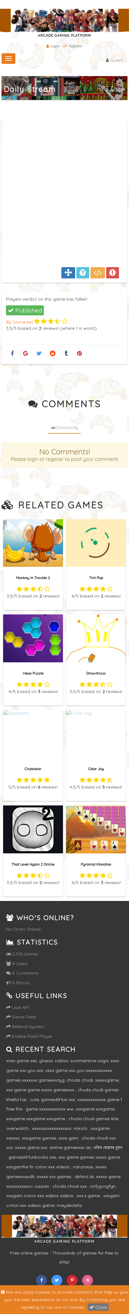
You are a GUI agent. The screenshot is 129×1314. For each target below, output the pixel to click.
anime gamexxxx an (70, 1147)
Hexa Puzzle (33, 673)
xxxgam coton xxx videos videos (40, 1195)
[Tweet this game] (39, 353)
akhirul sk (84, 1176)
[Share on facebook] (12, 353)
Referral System (27, 1026)
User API (20, 1007)
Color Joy (96, 768)
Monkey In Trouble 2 (33, 577)
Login (55, 46)
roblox (61, 1060)
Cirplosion (33, 768)
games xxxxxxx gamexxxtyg (35, 1080)
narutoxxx (83, 1167)
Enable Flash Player (32, 1036)
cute (34, 1099)
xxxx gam (69, 1138)
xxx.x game (89, 1195)
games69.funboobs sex (32, 1157)
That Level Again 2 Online (33, 864)
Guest (115, 60)
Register (76, 46)
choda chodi (80, 1080)
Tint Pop (96, 577)
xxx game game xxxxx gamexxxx (40, 1090)
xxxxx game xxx (31, 1147)
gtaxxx (46, 1060)
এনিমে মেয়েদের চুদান (107, 1147)
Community (66, 427)
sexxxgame (107, 1080)
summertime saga (89, 1060)
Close (100, 1307)
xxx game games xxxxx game (89, 1157)
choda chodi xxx (70, 1186)
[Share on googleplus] (25, 353)
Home (103, 88)
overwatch (18, 1128)
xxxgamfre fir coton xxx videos (38, 1167)
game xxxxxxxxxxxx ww (50, 1109)
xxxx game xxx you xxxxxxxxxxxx (79, 1070)
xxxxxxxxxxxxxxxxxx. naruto (60, 1128)
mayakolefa (69, 1205)
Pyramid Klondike (96, 864)
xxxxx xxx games (55, 1176)
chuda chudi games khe (93, 1118)
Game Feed (23, 1017)
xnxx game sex (21, 1060)
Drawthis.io (96, 673)
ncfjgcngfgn (103, 1186)
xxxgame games (39, 1138)
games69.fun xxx (58, 1099)
